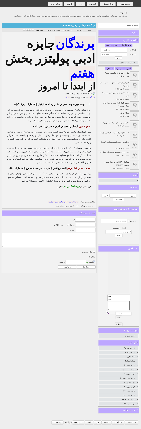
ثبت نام (92, 4)
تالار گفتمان (108, 4)
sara (89, 30)
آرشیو (69, 4)
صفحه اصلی (125, 4)
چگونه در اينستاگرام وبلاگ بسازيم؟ (116, 124)
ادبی (72, 206)
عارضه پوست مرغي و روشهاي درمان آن (114, 153)
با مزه (123, 12)
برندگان (75, 43)
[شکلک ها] (92, 257)
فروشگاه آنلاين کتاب (71, 186)
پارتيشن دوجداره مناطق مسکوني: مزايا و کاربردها (114, 86)
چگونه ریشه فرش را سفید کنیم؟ (117, 74)
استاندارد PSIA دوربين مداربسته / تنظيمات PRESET (117, 165)
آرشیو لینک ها (130, 336)
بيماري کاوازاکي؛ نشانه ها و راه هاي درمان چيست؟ (116, 106)
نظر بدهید (39, 30)
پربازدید (119, 69)
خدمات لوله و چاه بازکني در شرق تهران (114, 133)
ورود (80, 4)
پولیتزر (67, 206)
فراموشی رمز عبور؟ (127, 62)
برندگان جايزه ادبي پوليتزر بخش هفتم (79, 25)
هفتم (82, 73)
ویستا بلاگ (57, 422)
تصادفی (110, 69)
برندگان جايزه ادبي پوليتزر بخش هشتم (63, 202)
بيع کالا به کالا (124, 114)
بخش (62, 206)
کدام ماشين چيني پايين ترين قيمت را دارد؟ (115, 96)
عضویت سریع (111, 45)
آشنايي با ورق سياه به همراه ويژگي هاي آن (114, 145)
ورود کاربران (126, 45)
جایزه (77, 206)
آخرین (128, 69)
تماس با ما (55, 4)
